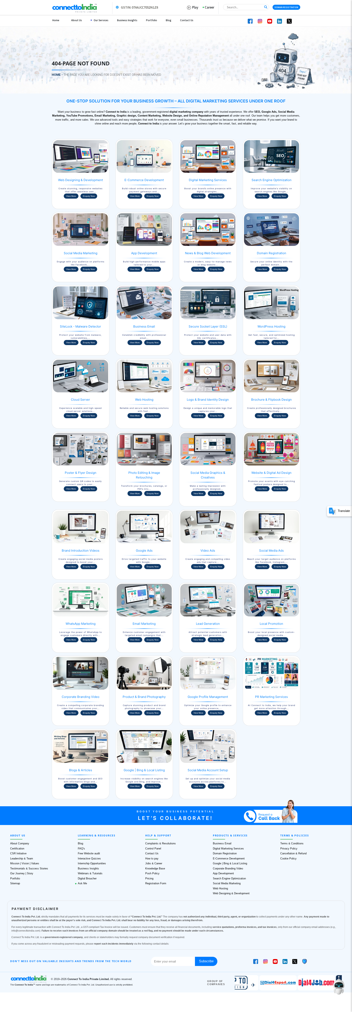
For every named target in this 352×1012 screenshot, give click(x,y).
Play (194, 7)
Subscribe (206, 961)
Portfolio (151, 20)
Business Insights (127, 20)
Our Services (101, 20)
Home (55, 20)
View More (71, 196)
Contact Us (186, 20)
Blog (168, 20)
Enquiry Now (89, 196)
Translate (343, 511)
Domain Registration (286, 7)
